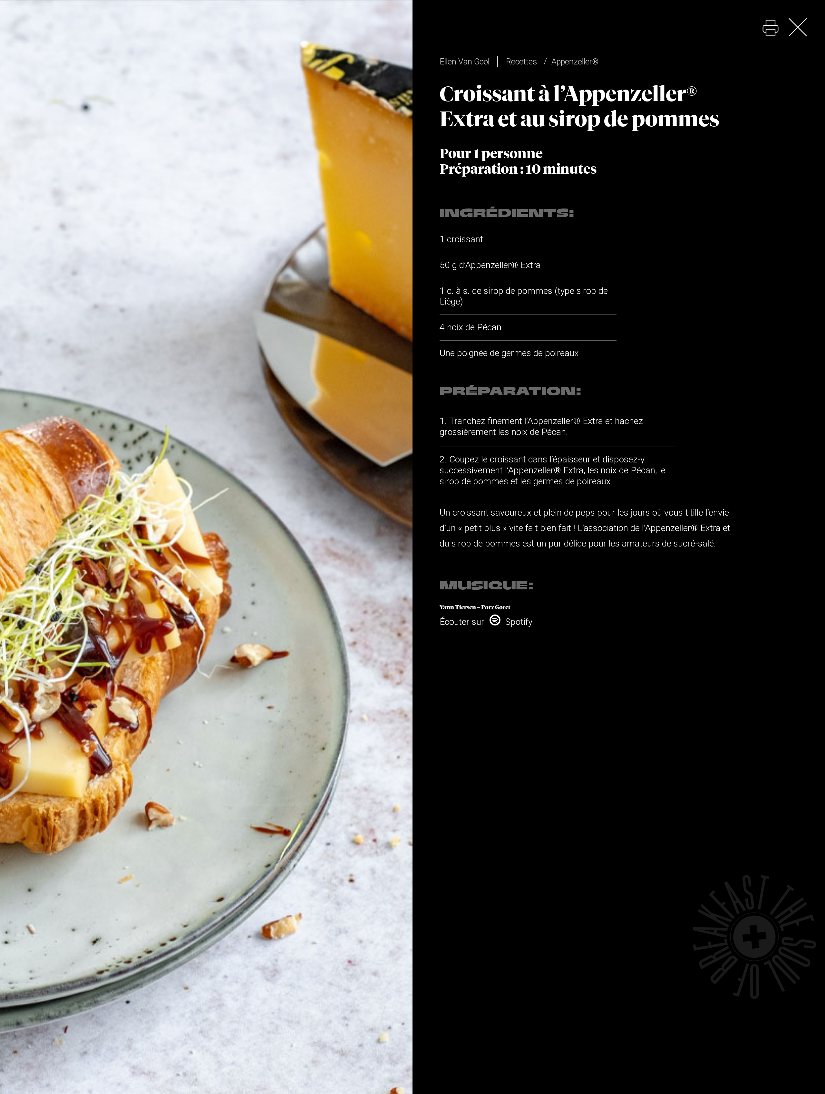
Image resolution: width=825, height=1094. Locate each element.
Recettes (521, 61)
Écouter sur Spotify (486, 621)
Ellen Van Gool (465, 61)
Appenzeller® (575, 61)
